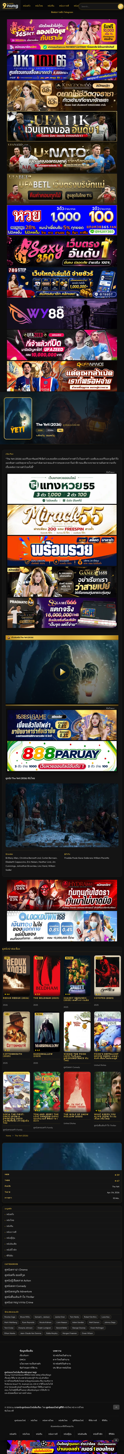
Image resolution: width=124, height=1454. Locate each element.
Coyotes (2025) (104, 998)
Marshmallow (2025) (43, 1055)
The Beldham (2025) (46, 998)
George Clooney (78, 1328)
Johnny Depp (109, 1322)
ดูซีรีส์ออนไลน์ (78, 1420)
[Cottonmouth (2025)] (16, 1032)
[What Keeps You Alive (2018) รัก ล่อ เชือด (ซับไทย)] (107, 1092)
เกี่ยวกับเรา (24, 1355)
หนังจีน (51, 5)
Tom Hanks (74, 1317)
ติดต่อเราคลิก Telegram (62, 12)
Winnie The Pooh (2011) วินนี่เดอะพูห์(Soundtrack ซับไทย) (76, 1057)
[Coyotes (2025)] (107, 975)
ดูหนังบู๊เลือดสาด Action (18, 1280)
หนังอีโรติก (12, 1249)
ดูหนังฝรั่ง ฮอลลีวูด (15, 1275)
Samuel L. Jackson (42, 1317)
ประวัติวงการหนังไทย (62, 1368)
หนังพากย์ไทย (47, 1420)
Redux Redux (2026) (16, 998)
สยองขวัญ (50, 435)
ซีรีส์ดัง (10, 1255)
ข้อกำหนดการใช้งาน (28, 1368)
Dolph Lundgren (44, 1328)
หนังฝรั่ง (26, 5)
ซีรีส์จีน (104, 1420)
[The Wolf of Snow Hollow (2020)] (77, 1092)
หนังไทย (39, 5)
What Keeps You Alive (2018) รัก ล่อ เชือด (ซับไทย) (105, 1116)
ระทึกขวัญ (40, 435)
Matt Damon (94, 1322)
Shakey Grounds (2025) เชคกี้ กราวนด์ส (76, 999)
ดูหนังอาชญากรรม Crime (19, 1302)
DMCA (23, 1359)
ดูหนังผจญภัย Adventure (18, 1291)
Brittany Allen (12, 858)
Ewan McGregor (97, 1328)
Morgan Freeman (70, 1333)
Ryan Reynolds (28, 1322)
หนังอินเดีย (11, 1243)
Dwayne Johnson (25, 1328)
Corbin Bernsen (49, 858)
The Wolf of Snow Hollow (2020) (76, 1115)
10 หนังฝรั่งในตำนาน (62, 1363)
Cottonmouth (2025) (12, 1055)
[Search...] (120, 6)
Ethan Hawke (9, 1333)
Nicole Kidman (45, 1322)
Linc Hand (42, 866)
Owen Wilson (87, 1333)
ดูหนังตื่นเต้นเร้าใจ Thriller (19, 1296)
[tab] (26, 844)
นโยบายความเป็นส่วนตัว (30, 1363)
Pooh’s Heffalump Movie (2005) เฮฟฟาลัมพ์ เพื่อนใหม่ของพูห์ (106, 1056)
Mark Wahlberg (10, 1322)
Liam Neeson (62, 1322)
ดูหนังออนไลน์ (20, 1420)
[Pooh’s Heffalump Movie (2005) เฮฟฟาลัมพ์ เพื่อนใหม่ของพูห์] (107, 1032)
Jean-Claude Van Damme (30, 1333)
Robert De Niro (90, 1317)
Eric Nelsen (32, 862)
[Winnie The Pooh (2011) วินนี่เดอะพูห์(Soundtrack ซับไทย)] (77, 1032)
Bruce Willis (25, 1317)
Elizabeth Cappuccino (16, 862)
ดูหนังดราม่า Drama (16, 1269)
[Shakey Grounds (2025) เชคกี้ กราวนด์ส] (77, 975)
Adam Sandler (78, 1322)
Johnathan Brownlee (27, 866)
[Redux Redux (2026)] (16, 975)
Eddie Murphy (51, 1333)
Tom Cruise (8, 1328)
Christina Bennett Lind (30, 858)
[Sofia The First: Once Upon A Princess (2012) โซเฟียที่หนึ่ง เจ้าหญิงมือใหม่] (16, 1092)
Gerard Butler (61, 1328)
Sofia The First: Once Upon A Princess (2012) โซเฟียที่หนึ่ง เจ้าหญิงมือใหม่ (16, 1118)
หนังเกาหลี (64, 5)
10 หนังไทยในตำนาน (62, 1355)
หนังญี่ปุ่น (78, 5)
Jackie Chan (60, 1317)
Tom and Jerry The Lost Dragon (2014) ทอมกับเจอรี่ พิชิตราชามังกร (46, 1117)
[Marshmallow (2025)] (47, 1032)
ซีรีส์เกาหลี (93, 1420)
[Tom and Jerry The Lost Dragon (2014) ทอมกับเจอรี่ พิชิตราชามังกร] (47, 1092)
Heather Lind (45, 862)
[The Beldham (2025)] (47, 975)
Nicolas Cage (9, 1317)
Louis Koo (105, 1317)
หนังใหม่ (34, 1420)
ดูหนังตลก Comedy (15, 1286)
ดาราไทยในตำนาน (61, 1359)
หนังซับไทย (63, 1420)
